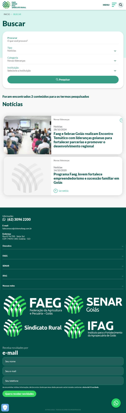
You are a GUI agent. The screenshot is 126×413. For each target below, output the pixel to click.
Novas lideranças (61, 119)
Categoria (12, 57)
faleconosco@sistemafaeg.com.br (17, 228)
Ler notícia (63, 191)
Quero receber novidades (19, 393)
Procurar (12, 37)
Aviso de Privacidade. (91, 387)
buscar (17, 14)
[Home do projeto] (14, 5)
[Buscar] (121, 5)
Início (7, 14)
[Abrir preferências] (5, 407)
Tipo (9, 47)
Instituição (13, 67)
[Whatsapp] (116, 403)
